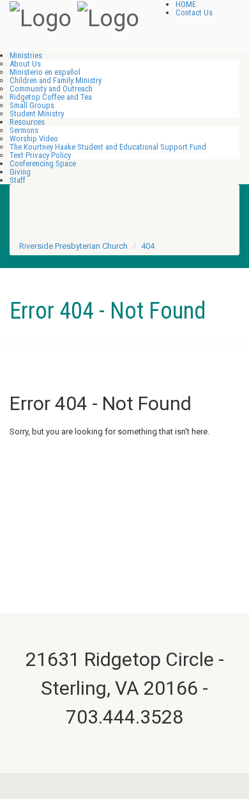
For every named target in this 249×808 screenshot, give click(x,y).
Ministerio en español (45, 72)
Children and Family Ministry (56, 80)
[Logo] (41, 17)
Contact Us (194, 12)
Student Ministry (37, 113)
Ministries (26, 55)
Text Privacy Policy (40, 155)
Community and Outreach (51, 88)
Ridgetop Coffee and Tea (51, 97)
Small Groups (32, 105)
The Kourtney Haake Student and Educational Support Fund (108, 147)
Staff (18, 180)
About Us (25, 63)
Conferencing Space (43, 163)
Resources (27, 122)
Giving (20, 172)
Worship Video (34, 138)
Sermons (24, 130)
